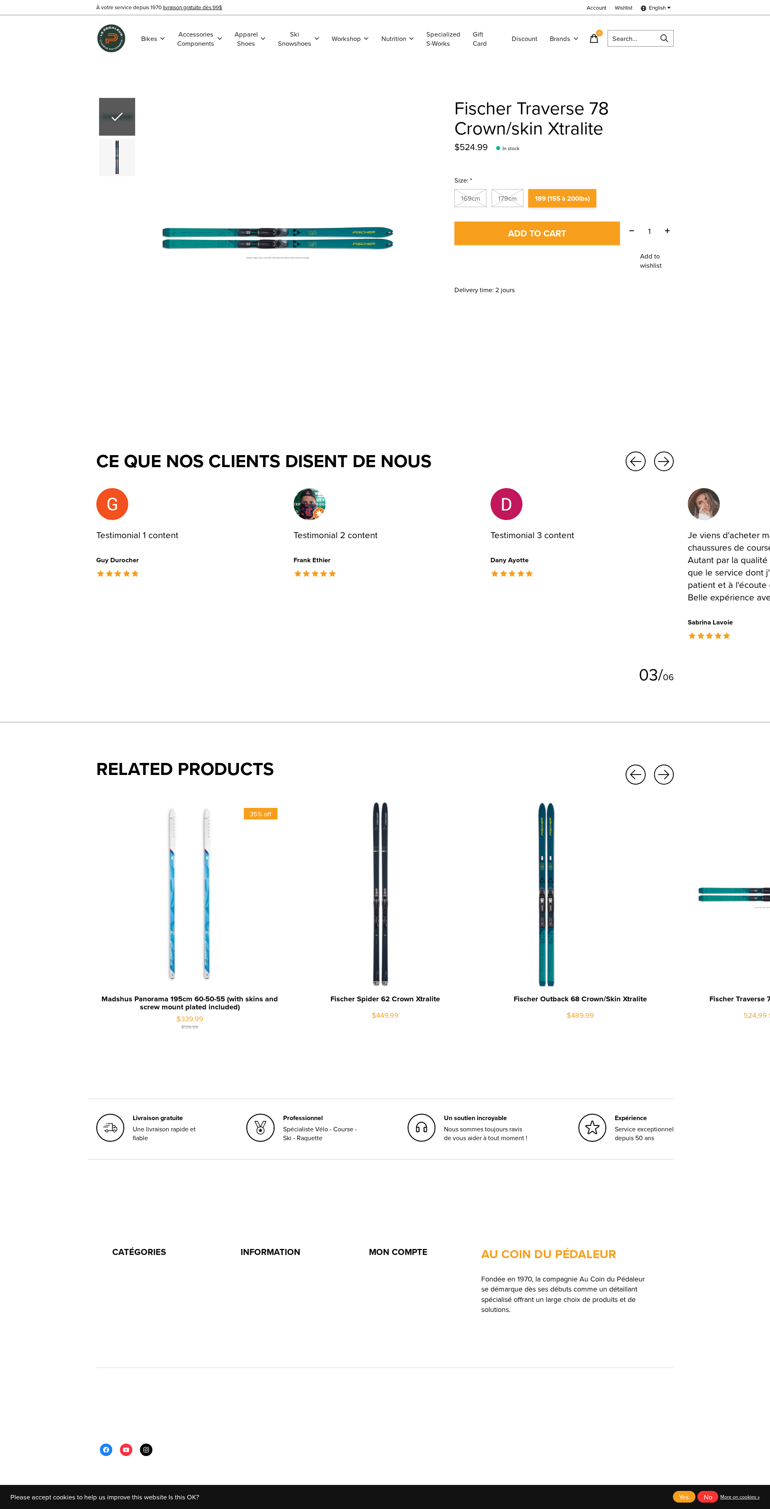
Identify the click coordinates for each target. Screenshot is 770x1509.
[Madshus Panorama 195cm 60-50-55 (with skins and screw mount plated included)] (189, 894)
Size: (463, 180)
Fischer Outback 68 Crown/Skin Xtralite (580, 999)
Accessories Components (195, 38)
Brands (560, 38)
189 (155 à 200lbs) (562, 198)
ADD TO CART (537, 233)
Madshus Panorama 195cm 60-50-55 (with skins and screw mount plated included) (189, 1003)
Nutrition (393, 38)
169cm (470, 198)
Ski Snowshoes (294, 38)
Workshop (346, 38)
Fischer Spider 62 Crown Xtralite (385, 999)
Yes (684, 1496)
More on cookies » (740, 1496)
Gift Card (480, 38)
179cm (507, 198)
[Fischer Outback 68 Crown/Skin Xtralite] (580, 894)
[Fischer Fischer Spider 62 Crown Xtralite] (385, 894)
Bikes (149, 38)
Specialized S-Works (443, 38)
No (708, 1496)
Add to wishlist (651, 260)
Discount (524, 38)
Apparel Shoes (246, 38)
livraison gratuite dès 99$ (192, 7)
